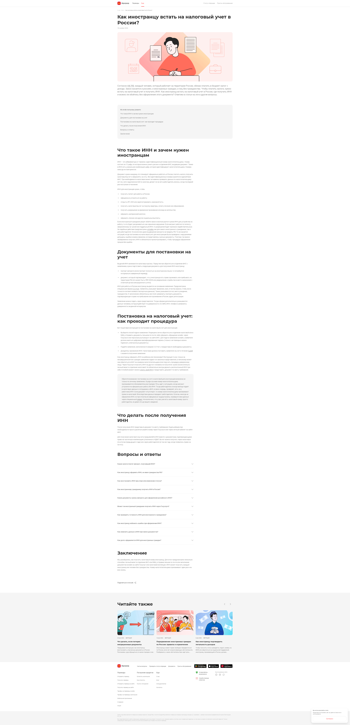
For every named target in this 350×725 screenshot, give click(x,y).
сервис (139, 399)
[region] (175, 10)
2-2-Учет (136, 289)
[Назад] (224, 604)
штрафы (150, 229)
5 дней (190, 351)
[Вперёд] (230, 604)
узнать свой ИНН (146, 370)
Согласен (329, 719)
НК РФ (130, 86)
